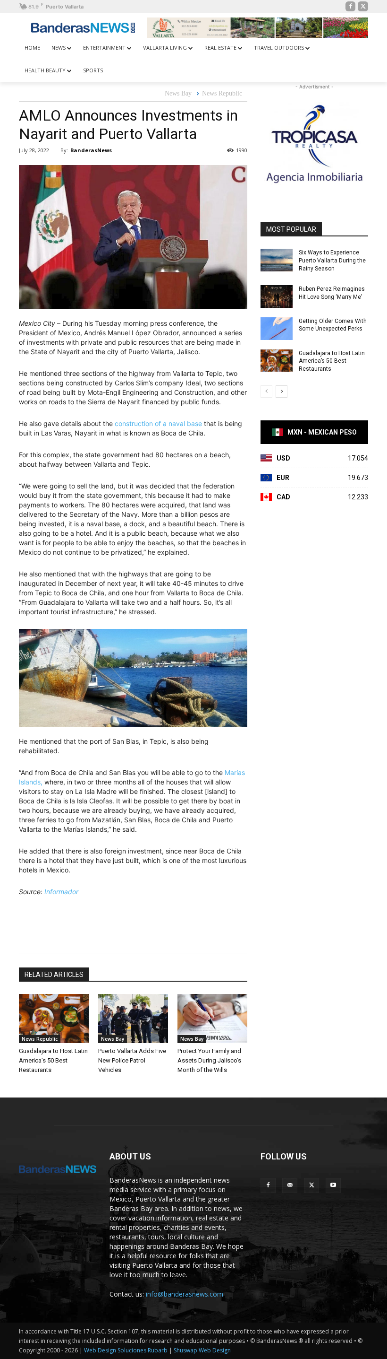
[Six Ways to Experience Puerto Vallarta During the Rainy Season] (277, 260)
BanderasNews (91, 150)
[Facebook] (350, 6)
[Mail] (289, 1185)
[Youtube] (333, 1185)
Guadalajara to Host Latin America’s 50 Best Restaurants (53, 1060)
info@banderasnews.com (184, 1293)
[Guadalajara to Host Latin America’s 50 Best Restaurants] (54, 1018)
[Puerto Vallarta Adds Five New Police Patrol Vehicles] (133, 1018)
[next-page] (281, 391)
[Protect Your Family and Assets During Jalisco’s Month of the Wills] (212, 1018)
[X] (363, 6)
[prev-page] (266, 391)
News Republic (222, 93)
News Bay (178, 93)
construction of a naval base (158, 423)
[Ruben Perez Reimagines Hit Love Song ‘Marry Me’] (277, 296)
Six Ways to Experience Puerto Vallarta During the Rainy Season (332, 260)
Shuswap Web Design (202, 1350)
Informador (61, 892)
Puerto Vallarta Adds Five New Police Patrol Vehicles (132, 1060)
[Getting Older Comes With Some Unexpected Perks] (277, 328)
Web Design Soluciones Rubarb (126, 1350)
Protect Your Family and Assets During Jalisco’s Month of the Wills (209, 1060)
